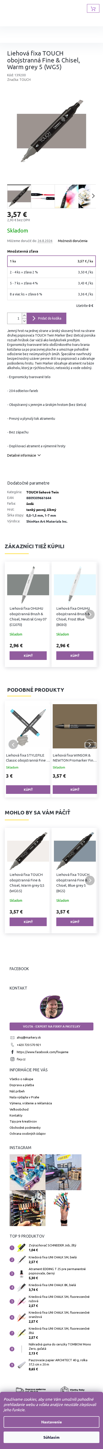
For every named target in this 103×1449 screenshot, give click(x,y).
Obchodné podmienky (25, 1127)
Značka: (19, 80)
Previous (13, 744)
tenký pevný (36, 509)
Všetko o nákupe (21, 1079)
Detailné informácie (21, 455)
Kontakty (16, 1115)
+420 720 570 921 (29, 1044)
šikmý (51, 509)
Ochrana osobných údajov (28, 1133)
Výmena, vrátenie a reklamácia (31, 1103)
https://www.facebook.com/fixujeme (43, 1052)
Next (90, 744)
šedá (30, 503)
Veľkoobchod (19, 1109)
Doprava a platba (22, 1085)
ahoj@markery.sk (29, 1037)
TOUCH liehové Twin (42, 492)
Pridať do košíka (49, 318)
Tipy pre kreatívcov (23, 1121)
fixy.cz (21, 1059)
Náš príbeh (17, 1091)
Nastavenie (50, 1421)
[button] (13, 614)
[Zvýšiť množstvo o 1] (24, 315)
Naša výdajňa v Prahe (24, 1097)
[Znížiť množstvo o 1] (24, 321)
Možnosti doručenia (72, 241)
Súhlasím (50, 1437)
